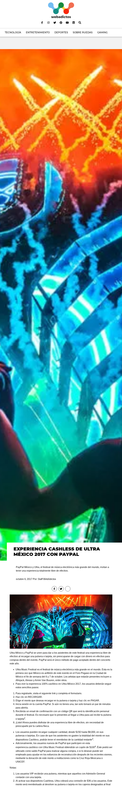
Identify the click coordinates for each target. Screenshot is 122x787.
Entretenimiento (38, 32)
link (54, 693)
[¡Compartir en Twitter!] (61, 588)
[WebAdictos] (61, 10)
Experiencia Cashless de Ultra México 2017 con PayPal (57, 551)
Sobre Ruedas (83, 32)
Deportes (61, 32)
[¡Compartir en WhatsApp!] (67, 588)
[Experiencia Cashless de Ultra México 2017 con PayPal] (61, 304)
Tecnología (13, 32)
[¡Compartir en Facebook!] (54, 588)
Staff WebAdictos (47, 579)
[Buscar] (80, 22)
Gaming (102, 32)
